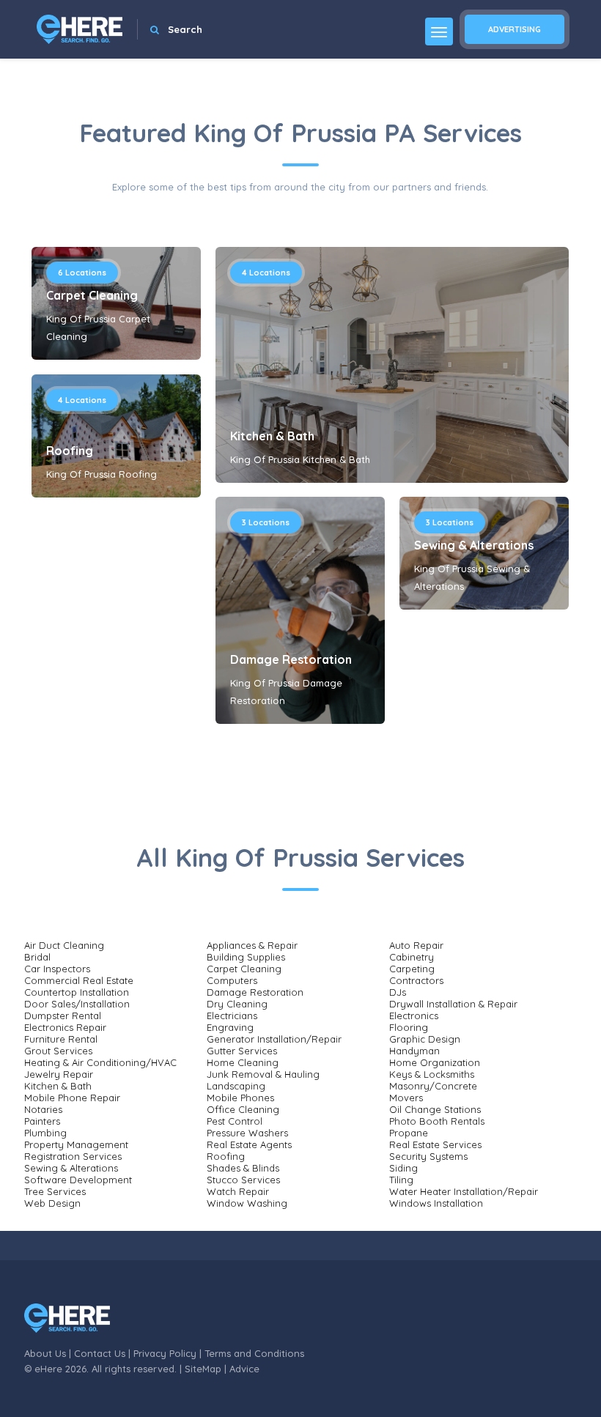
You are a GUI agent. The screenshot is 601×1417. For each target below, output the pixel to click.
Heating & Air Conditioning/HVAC (100, 1062)
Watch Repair (238, 1191)
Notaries (43, 1109)
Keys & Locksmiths (431, 1074)
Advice (244, 1369)
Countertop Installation (76, 992)
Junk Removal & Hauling (263, 1074)
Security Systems (428, 1156)
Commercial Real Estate (78, 980)
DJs (397, 992)
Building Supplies (246, 957)
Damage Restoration (291, 659)
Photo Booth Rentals (436, 1121)
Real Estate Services (435, 1144)
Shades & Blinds (243, 1168)
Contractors (416, 980)
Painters (42, 1121)
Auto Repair (416, 945)
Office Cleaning (243, 1109)
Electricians (232, 1015)
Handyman (414, 1051)
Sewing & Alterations (474, 545)
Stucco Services (243, 1179)
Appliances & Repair (252, 945)
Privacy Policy (164, 1353)
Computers (232, 980)
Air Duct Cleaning (64, 945)
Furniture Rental (60, 1039)
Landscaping (236, 1086)
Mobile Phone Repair (72, 1097)
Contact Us (99, 1353)
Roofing (69, 450)
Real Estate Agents (249, 1144)
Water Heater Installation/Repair (463, 1191)
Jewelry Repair (58, 1074)
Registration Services (73, 1156)
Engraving (230, 1027)
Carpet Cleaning (92, 295)
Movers (406, 1097)
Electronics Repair (65, 1027)
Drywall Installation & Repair (453, 1004)
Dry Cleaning (237, 1004)
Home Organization (434, 1062)
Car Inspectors (57, 968)
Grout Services (58, 1051)
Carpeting (412, 968)
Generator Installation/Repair (274, 1039)
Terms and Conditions (254, 1353)
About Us (45, 1353)
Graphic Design (424, 1039)
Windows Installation (436, 1203)
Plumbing (45, 1133)
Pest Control (234, 1121)
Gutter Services (242, 1051)
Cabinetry (411, 957)
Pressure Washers (247, 1133)
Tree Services (55, 1191)
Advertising (514, 29)
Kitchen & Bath (272, 436)
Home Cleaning (243, 1062)
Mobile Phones (240, 1097)
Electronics (413, 1015)
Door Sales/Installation (77, 1004)
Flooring (408, 1027)
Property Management (76, 1144)
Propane (408, 1133)
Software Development (78, 1179)
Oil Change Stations (435, 1109)
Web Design (52, 1203)
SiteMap (203, 1369)
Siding (403, 1168)
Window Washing (247, 1203)
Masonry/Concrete (433, 1086)
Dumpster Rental (62, 1015)
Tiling (401, 1179)
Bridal (37, 957)
